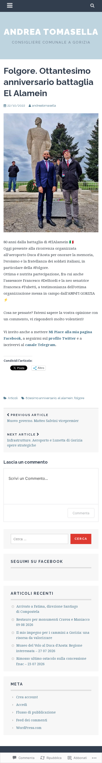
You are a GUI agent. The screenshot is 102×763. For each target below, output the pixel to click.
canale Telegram (40, 344)
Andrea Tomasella (51, 32)
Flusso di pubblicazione (36, 712)
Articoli (13, 398)
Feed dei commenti (31, 720)
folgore (79, 398)
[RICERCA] (92, 6)
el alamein (65, 398)
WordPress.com (29, 727)
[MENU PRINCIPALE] (10, 6)
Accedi (21, 704)
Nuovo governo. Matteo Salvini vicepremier (43, 418)
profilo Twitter (62, 338)
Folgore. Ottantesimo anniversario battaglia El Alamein (48, 82)
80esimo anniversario (41, 398)
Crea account (27, 697)
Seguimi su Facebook (37, 561)
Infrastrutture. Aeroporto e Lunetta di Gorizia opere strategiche (45, 440)
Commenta (81, 513)
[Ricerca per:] (39, 539)
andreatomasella (44, 105)
